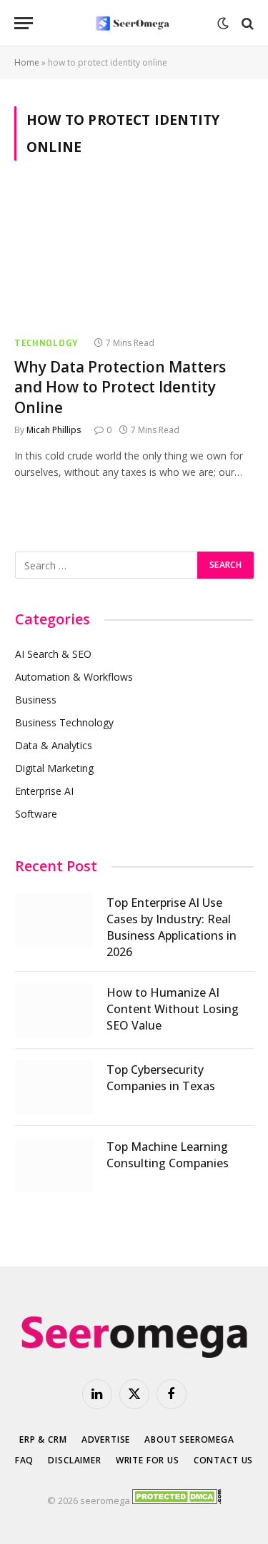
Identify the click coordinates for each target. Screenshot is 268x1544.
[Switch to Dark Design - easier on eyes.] (223, 23)
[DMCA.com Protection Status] (177, 1500)
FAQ (24, 1460)
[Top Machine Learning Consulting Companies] (54, 1164)
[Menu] (23, 23)
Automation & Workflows (74, 677)
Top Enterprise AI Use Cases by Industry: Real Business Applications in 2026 (171, 927)
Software (36, 814)
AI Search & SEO (53, 654)
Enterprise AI (44, 791)
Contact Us (223, 1460)
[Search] (246, 23)
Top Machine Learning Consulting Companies (167, 1155)
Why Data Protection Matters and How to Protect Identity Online (120, 387)
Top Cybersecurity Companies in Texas (160, 1078)
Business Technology (64, 722)
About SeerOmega (189, 1439)
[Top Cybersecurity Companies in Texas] (54, 1087)
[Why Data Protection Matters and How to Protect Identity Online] (134, 256)
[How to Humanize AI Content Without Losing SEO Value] (54, 1010)
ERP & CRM (43, 1439)
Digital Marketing (54, 768)
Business (35, 699)
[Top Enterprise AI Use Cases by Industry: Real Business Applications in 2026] (54, 920)
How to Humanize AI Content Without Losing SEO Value (172, 1009)
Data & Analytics (53, 745)
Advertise (106, 1439)
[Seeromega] (133, 23)
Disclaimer (74, 1460)
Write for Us (147, 1460)
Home (26, 62)
